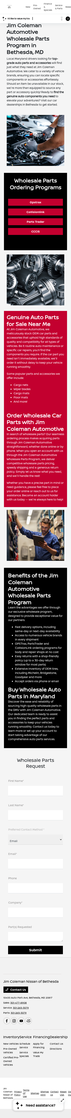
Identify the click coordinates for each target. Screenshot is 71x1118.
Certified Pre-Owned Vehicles (11, 1061)
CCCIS (35, 231)
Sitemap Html (44, 1093)
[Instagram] (14, 1020)
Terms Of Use (26, 1093)
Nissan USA (63, 1093)
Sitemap (35, 1093)
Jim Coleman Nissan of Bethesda (8, 1093)
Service (25, 1037)
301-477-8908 (18, 1002)
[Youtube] (21, 1020)
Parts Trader (35, 222)
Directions (56, 1048)
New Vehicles (11, 1043)
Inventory (11, 1037)
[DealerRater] (28, 1020)
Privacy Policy (18, 1093)
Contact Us (18, 990)
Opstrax (35, 202)
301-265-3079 (21, 1007)
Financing (41, 1037)
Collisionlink (35, 212)
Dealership (59, 1037)
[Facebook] (6, 1020)
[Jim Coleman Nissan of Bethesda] (14, 6)
